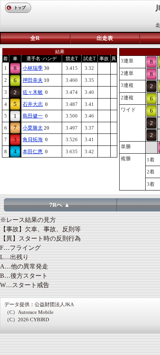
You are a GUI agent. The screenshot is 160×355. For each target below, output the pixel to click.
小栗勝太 (33, 128)
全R (35, 38)
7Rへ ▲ (59, 205)
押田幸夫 (33, 80)
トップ (20, 7)
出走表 (105, 38)
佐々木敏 (33, 92)
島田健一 (33, 116)
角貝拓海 (33, 139)
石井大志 (33, 104)
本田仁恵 (33, 151)
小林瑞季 (33, 68)
